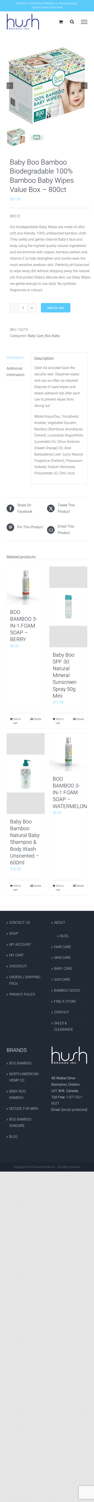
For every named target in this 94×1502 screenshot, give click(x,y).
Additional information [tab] (15, 371)
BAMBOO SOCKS (67, 990)
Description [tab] (15, 357)
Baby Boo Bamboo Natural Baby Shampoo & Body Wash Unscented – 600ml (25, 842)
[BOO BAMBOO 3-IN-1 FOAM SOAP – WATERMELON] (68, 752)
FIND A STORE (65, 1001)
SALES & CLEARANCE (63, 1026)
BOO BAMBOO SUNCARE (20, 1122)
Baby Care (36, 336)
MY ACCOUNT (20, 944)
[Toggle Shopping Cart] (61, 22)
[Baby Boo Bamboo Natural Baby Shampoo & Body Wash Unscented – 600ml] (26, 773)
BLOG (64, 936)
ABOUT (59, 922)
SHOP (13, 933)
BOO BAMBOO (20, 1063)
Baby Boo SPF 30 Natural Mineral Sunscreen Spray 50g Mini (65, 675)
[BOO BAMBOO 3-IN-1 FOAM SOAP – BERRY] (26, 586)
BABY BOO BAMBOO (17, 1094)
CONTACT (62, 1012)
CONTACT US (19, 922)
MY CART (16, 955)
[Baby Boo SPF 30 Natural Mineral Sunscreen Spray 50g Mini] (68, 607)
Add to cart (55, 308)
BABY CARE (63, 968)
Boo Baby (52, 336)
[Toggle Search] (72, 22)
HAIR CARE (62, 947)
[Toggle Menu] (84, 22)
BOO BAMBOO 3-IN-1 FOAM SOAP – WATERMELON (70, 792)
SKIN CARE (62, 958)
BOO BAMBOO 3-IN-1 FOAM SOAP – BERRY (23, 626)
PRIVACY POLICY (22, 994)
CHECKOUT (18, 966)
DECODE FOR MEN (23, 1109)
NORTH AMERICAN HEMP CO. (23, 1077)
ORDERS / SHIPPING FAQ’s (24, 980)
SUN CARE (62, 979)
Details (37, 719)
